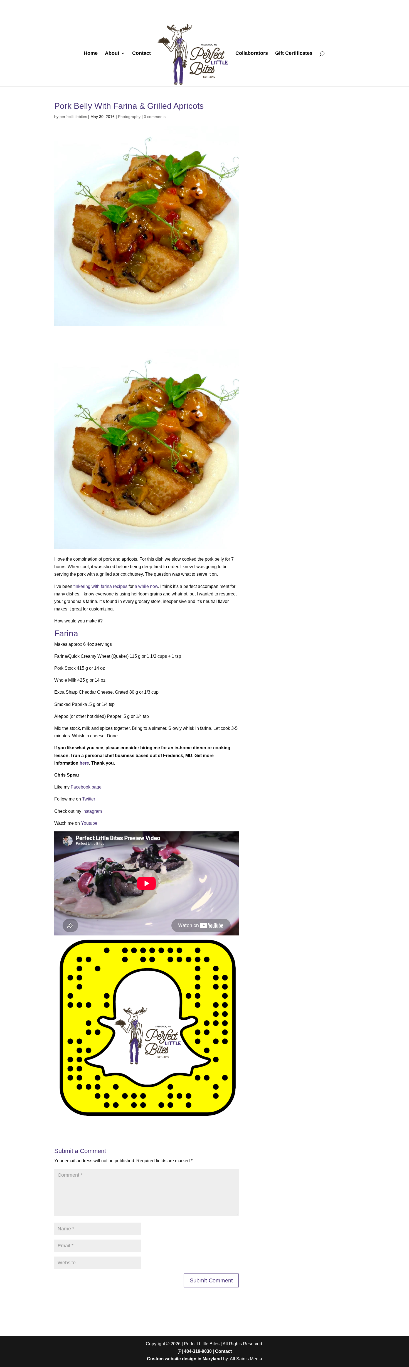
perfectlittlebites (73, 116)
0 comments (155, 116)
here (84, 763)
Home (91, 53)
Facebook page (86, 787)
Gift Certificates (293, 53)
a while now (146, 586)
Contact (141, 53)
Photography (129, 116)
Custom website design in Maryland (184, 1358)
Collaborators (251, 53)
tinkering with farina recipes (100, 586)
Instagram (92, 811)
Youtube (89, 823)
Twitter (88, 799)
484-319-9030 (198, 1351)
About (112, 53)
